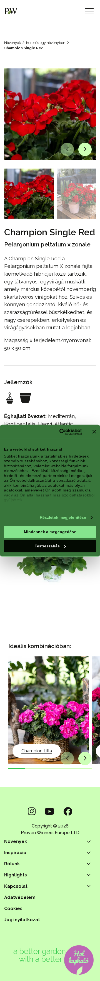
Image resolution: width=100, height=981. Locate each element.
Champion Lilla (36, 750)
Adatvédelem (20, 897)
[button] (67, 149)
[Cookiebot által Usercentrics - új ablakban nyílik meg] (60, 431)
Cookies (13, 908)
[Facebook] (67, 811)
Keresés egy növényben (45, 43)
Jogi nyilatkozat (22, 919)
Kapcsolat (16, 886)
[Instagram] (32, 811)
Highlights (15, 875)
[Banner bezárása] (94, 432)
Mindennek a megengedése (50, 532)
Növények (12, 43)
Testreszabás (47, 546)
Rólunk (12, 863)
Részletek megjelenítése (63, 517)
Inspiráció (15, 852)
